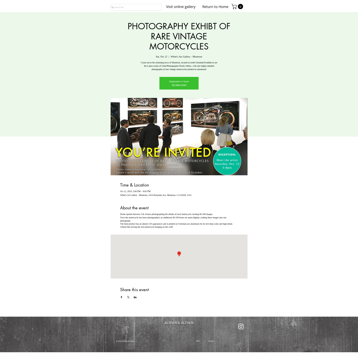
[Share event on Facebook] (121, 297)
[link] (238, 6)
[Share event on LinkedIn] (135, 297)
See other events (179, 85)
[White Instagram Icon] (241, 326)
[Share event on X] (128, 297)
